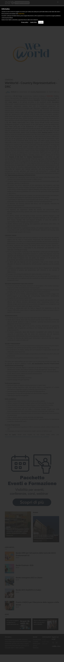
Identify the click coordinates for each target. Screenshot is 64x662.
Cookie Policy (21, 13)
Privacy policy (24, 22)
